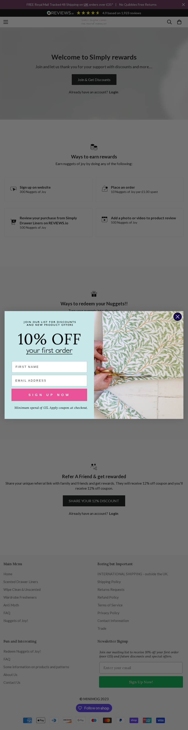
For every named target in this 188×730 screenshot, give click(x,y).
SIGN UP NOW (49, 395)
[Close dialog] (178, 317)
